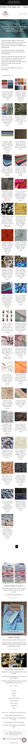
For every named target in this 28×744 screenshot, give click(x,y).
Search (14, 695)
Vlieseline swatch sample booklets (11, 642)
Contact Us (14, 705)
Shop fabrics (14, 685)
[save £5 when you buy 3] (14, 571)
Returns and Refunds (14, 698)
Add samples (14, 649)
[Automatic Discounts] (14, 660)
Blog (14, 708)
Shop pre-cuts (14, 597)
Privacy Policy (14, 703)
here (7, 69)
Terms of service (14, 700)
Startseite (9, 24)
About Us (14, 691)
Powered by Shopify (14, 742)
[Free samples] (14, 618)
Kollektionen (17, 24)
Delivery (14, 693)
